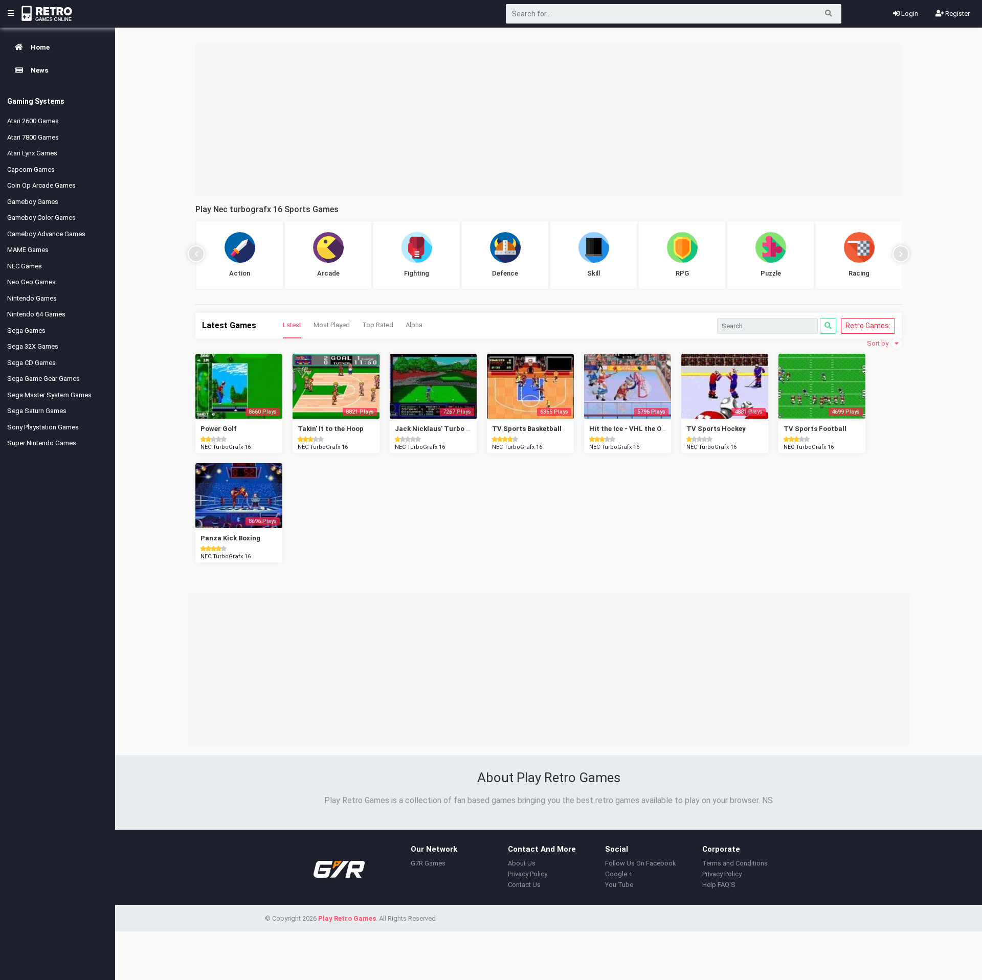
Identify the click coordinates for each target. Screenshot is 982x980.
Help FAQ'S (718, 884)
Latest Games (229, 325)
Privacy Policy (527, 874)
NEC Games (24, 266)
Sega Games (26, 330)
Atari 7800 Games (33, 137)
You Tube (619, 884)
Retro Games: (867, 326)
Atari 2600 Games (33, 121)
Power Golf (218, 428)
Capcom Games (31, 169)
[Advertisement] (549, 119)
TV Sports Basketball (527, 428)
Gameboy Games (32, 202)
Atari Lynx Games (32, 153)
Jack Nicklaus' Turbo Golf (437, 428)
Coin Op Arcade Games (41, 185)
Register (957, 13)
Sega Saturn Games (36, 411)
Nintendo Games (32, 298)
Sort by (878, 343)
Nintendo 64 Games (36, 314)
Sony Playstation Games (43, 427)
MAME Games (28, 250)
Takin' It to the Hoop (331, 428)
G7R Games (428, 863)
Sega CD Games (31, 363)
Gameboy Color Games (41, 217)
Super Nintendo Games (41, 443)
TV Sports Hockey (716, 428)
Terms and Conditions (735, 863)
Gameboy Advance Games (46, 234)
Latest (292, 325)
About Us (521, 863)
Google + (619, 874)
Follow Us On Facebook (640, 863)
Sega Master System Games (49, 395)
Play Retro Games (347, 918)
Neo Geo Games (31, 282)
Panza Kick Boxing (230, 538)
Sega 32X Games (32, 346)
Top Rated (377, 325)
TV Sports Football (815, 428)
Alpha (414, 325)
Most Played (332, 325)
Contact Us (524, 884)
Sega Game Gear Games (43, 378)
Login (909, 13)
